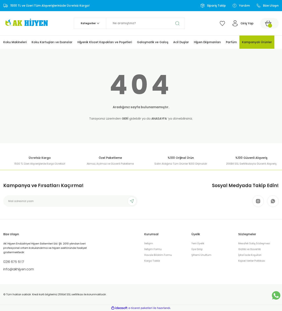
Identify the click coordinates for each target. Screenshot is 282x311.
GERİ (125, 118)
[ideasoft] (119, 308)
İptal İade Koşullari (249, 255)
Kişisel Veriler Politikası (251, 260)
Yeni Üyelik (197, 243)
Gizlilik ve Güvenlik (249, 249)
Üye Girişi (197, 249)
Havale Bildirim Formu (158, 255)
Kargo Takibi (152, 260)
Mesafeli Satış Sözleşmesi (254, 243)
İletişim (148, 243)
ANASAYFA (159, 118)
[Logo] (26, 23)
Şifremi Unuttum (201, 255)
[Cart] (269, 23)
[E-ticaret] (140, 308)
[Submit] (131, 201)
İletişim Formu (153, 249)
